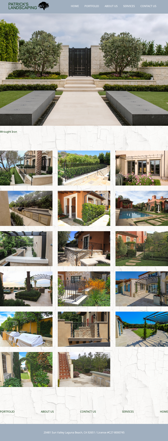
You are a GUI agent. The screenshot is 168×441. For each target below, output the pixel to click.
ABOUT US (111, 6)
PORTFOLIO (91, 6)
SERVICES (129, 6)
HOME (75, 6)
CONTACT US (148, 6)
